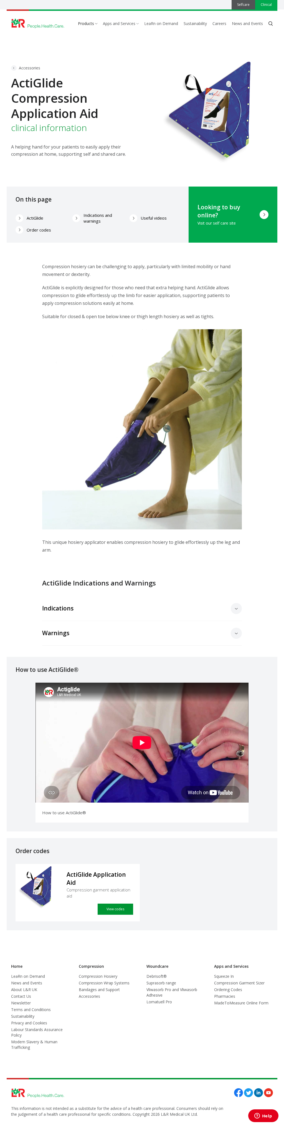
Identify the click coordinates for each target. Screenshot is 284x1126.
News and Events (247, 23)
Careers (219, 23)
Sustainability (195, 23)
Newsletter (21, 1003)
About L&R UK (24, 989)
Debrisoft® (156, 976)
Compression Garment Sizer (239, 983)
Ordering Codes (228, 989)
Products (86, 23)
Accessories (29, 68)
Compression (91, 966)
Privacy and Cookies (29, 1023)
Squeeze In (224, 976)
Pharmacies (224, 996)
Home (16, 966)
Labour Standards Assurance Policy (37, 1032)
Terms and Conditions (31, 1009)
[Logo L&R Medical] (37, 23)
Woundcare (157, 966)
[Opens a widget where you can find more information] (263, 1116)
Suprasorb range (161, 983)
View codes (115, 909)
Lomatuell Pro (159, 1001)
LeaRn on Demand (161, 23)
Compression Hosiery (98, 976)
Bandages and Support (99, 989)
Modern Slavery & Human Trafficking (34, 1044)
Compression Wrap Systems (104, 983)
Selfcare (243, 4)
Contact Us (21, 996)
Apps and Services (119, 23)
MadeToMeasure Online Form (241, 1003)
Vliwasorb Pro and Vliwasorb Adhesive (171, 992)
